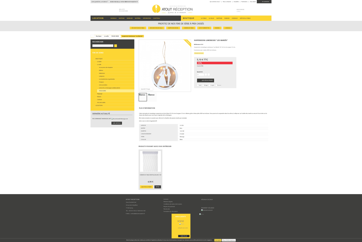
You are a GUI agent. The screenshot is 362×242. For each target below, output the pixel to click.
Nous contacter (227, 1)
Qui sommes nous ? (215, 1)
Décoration (147, 18)
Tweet (199, 85)
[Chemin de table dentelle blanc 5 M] (150, 161)
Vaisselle (113, 18)
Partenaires (244, 1)
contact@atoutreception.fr (129, 1)
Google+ (212, 85)
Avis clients (253, 1)
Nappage (121, 18)
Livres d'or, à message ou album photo (109, 88)
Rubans (226, 18)
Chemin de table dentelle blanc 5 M (150, 175)
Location (98, 105)
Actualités (236, 1)
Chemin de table (189, 28)
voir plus (184, 236)
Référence (197, 44)
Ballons (101, 70)
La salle (211, 18)
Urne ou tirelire (103, 85)
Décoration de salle (156, 28)
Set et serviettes (204, 28)
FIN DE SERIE (102, 91)
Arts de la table (245, 18)
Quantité (200, 72)
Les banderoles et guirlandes (107, 79)
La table (203, 18)
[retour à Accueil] (92, 36)
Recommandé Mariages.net (101, 118)
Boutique (99, 58)
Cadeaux (235, 18)
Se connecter (265, 1)
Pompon (101, 82)
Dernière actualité (101, 114)
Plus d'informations (228, 240)
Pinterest (219, 85)
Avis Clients (180, 216)
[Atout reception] (181, 9)
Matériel (138, 18)
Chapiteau (156, 18)
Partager (206, 85)
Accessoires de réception (106, 67)
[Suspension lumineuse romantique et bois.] (143, 97)
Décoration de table (138, 28)
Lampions (101, 76)
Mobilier (130, 18)
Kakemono (102, 73)
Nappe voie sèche (173, 28)
